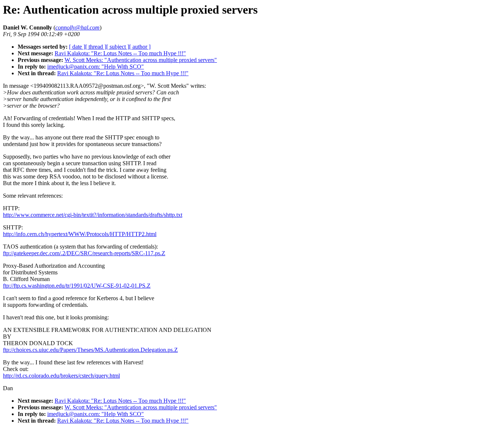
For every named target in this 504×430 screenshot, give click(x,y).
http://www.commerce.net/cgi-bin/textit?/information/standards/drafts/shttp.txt (92, 215)
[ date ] (77, 47)
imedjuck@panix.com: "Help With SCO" (95, 66)
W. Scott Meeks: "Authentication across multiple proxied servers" (141, 60)
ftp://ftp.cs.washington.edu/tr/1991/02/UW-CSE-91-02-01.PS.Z (77, 285)
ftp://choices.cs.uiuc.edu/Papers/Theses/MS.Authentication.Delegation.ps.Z (90, 350)
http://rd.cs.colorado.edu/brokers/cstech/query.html (61, 375)
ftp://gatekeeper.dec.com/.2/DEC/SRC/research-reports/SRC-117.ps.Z (84, 253)
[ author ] (140, 47)
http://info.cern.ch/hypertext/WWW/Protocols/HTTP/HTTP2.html (79, 234)
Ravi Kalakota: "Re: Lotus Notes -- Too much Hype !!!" (120, 53)
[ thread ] (95, 47)
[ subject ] (117, 47)
